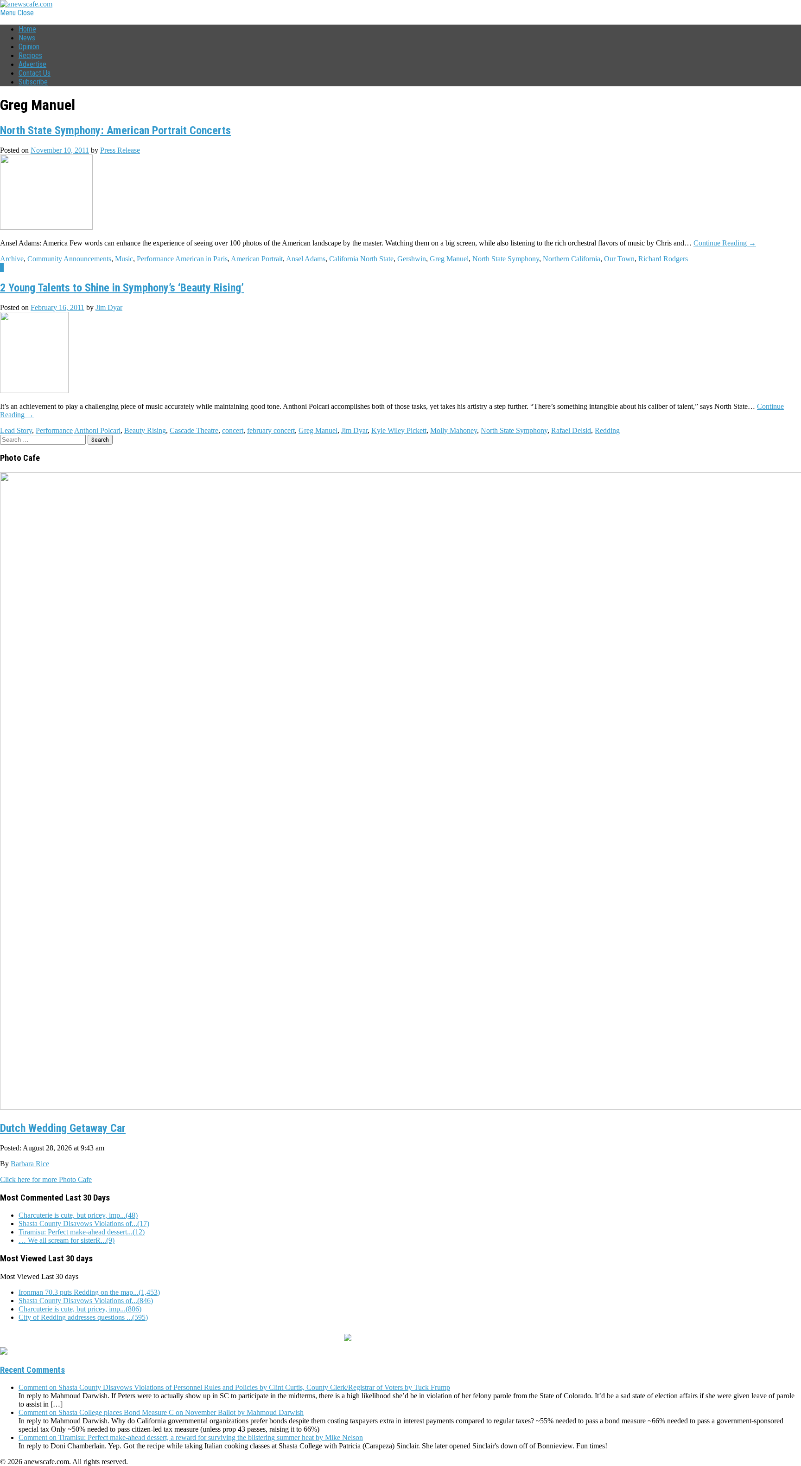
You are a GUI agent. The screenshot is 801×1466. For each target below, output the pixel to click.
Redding (607, 430)
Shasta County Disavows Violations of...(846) (86, 1301)
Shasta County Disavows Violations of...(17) (84, 1223)
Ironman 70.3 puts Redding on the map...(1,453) (89, 1292)
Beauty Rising (145, 430)
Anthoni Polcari (97, 430)
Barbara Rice (30, 1164)
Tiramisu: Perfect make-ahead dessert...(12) (82, 1232)
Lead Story (16, 430)
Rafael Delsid (571, 430)
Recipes (30, 55)
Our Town (619, 259)
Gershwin (411, 259)
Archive (12, 259)
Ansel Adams (305, 259)
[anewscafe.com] (26, 4)
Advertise (32, 64)
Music (124, 259)
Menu (8, 12)
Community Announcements (69, 259)
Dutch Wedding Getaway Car (63, 1128)
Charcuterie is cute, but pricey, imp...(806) (80, 1309)
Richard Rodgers (663, 259)
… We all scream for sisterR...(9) (66, 1240)
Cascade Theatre (194, 430)
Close (26, 12)
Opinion (29, 46)
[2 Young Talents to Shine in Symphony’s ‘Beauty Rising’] (34, 390)
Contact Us (35, 73)
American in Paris (201, 259)
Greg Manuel (449, 259)
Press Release (120, 150)
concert (232, 430)
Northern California (571, 259)
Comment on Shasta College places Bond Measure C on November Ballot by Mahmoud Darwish (161, 1412)
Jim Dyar (108, 307)
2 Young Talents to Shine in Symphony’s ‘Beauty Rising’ (122, 287)
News (27, 37)
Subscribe (33, 81)
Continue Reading (724, 243)
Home (27, 29)
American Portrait (257, 259)
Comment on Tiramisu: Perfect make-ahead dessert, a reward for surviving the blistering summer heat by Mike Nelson (191, 1437)
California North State (361, 259)
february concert (271, 430)
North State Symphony (505, 259)
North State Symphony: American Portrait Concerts (115, 130)
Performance (155, 259)
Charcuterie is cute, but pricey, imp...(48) (78, 1215)
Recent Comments (32, 1370)
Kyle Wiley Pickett (398, 430)
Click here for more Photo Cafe (46, 1179)
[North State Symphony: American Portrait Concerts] (46, 227)
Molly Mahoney (453, 430)
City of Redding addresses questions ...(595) (83, 1317)
